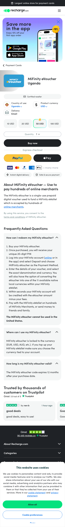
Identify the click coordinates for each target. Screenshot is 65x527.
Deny (32, 522)
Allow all (32, 504)
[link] (17, 48)
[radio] (10, 123)
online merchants (14, 206)
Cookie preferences (32, 514)
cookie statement (37, 492)
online (48, 257)
